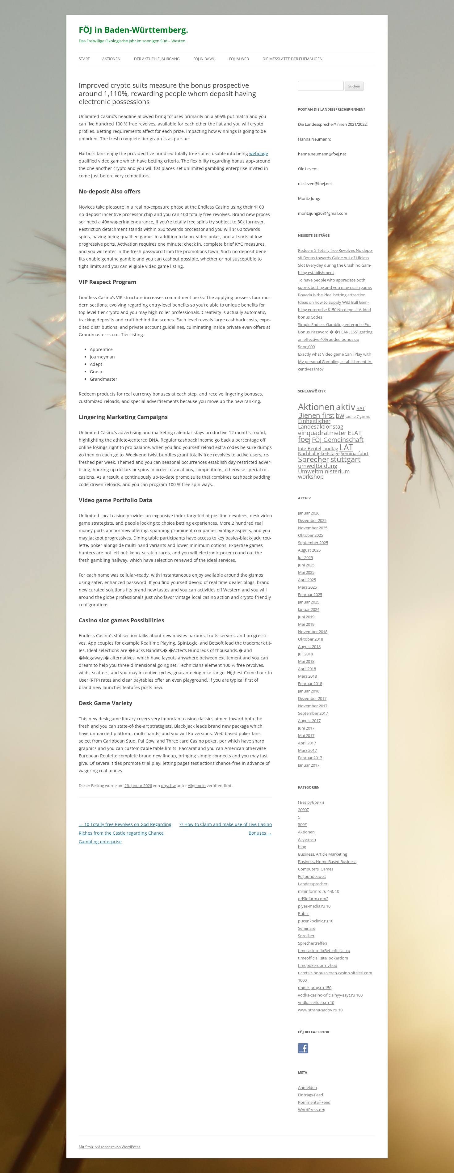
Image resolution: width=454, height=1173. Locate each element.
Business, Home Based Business (327, 861)
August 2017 (309, 720)
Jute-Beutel (309, 448)
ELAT (355, 432)
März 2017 (307, 750)
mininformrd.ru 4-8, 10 (318, 891)
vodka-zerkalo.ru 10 (316, 1002)
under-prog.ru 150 (314, 987)
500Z (302, 824)
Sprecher (313, 459)
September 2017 (313, 713)
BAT (360, 408)
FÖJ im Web (239, 58)
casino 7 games (358, 416)
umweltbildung (317, 465)
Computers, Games (315, 869)
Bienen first (316, 415)
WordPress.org (311, 1109)
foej (304, 439)
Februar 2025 (310, 594)
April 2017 (307, 743)
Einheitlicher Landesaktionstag (320, 423)
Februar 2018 (310, 683)
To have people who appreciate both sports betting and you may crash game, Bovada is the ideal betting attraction (335, 287)
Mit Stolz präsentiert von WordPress (110, 1147)
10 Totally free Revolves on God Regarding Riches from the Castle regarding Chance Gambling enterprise (125, 833)
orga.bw (168, 785)
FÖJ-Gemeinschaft (338, 439)
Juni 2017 (306, 728)
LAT (346, 447)
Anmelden (307, 1087)
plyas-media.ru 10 (314, 906)
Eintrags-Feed (310, 1095)
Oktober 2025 (310, 535)
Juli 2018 (305, 654)
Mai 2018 (306, 661)
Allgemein (197, 785)
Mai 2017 (306, 735)
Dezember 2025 (312, 520)
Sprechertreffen (312, 943)
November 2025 (312, 528)
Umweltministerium (324, 471)
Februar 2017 (310, 757)
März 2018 (307, 676)
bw (340, 415)
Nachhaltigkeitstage (318, 453)
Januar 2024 (308, 609)
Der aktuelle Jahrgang (157, 58)
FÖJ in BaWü (204, 58)
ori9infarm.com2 (313, 898)
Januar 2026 (308, 513)
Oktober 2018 (310, 639)
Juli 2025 (305, 557)
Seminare (306, 928)
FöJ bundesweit (312, 876)
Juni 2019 (306, 617)
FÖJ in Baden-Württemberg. (133, 29)
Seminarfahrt (354, 453)
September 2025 (313, 542)
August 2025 (309, 550)
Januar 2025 (308, 602)
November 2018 (312, 631)
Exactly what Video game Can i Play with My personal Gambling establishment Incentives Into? (335, 361)
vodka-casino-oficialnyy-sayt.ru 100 (330, 995)
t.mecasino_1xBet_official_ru (324, 950)
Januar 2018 (308, 691)
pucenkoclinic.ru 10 (315, 921)
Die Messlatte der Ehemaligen (292, 58)
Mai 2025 (306, 572)
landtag (330, 448)
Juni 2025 (306, 565)
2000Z (303, 809)
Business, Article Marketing (322, 854)
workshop (311, 476)
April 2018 (307, 668)
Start (84, 58)
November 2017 (312, 706)
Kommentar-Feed (314, 1102)
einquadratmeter (322, 432)
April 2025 (307, 579)
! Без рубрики (311, 802)
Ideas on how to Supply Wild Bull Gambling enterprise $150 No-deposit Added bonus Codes (334, 309)
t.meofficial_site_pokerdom (323, 958)
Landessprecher (312, 884)
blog (302, 846)
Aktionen (111, 58)
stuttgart (345, 459)
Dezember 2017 (312, 698)
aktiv (345, 407)
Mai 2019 (306, 624)
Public (303, 913)
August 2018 (309, 646)
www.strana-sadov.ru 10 (320, 1010)
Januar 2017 (308, 765)
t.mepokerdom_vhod (317, 965)
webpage (258, 153)
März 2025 (307, 587)
